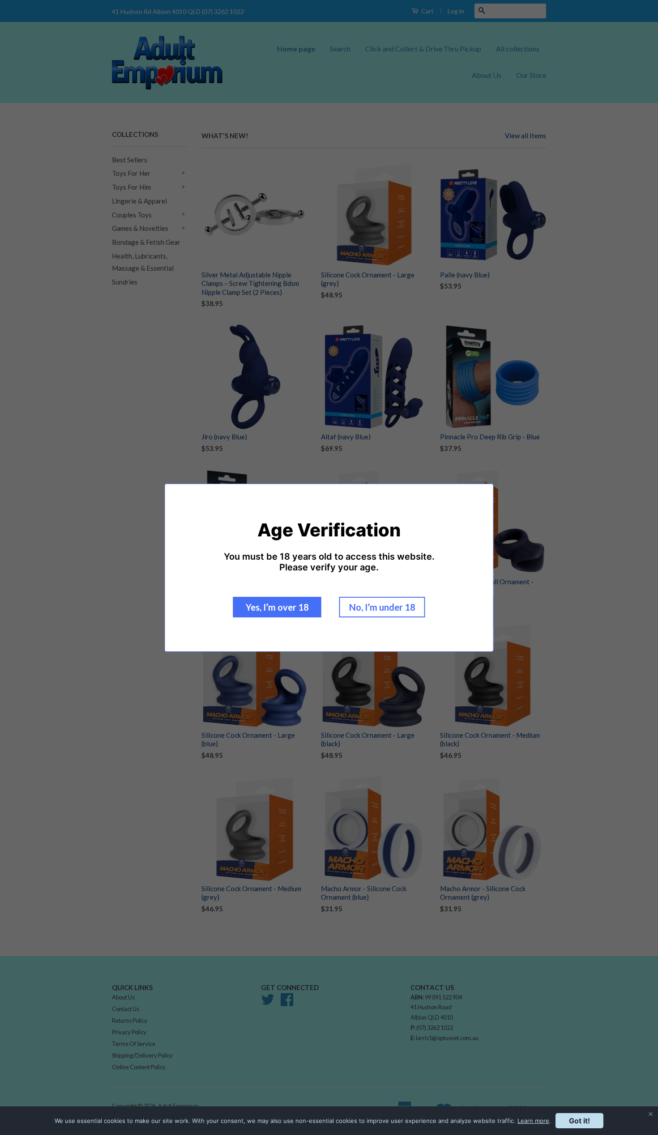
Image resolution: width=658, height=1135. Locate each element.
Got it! (579, 1120)
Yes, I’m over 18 (277, 607)
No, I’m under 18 (382, 607)
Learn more (533, 1120)
